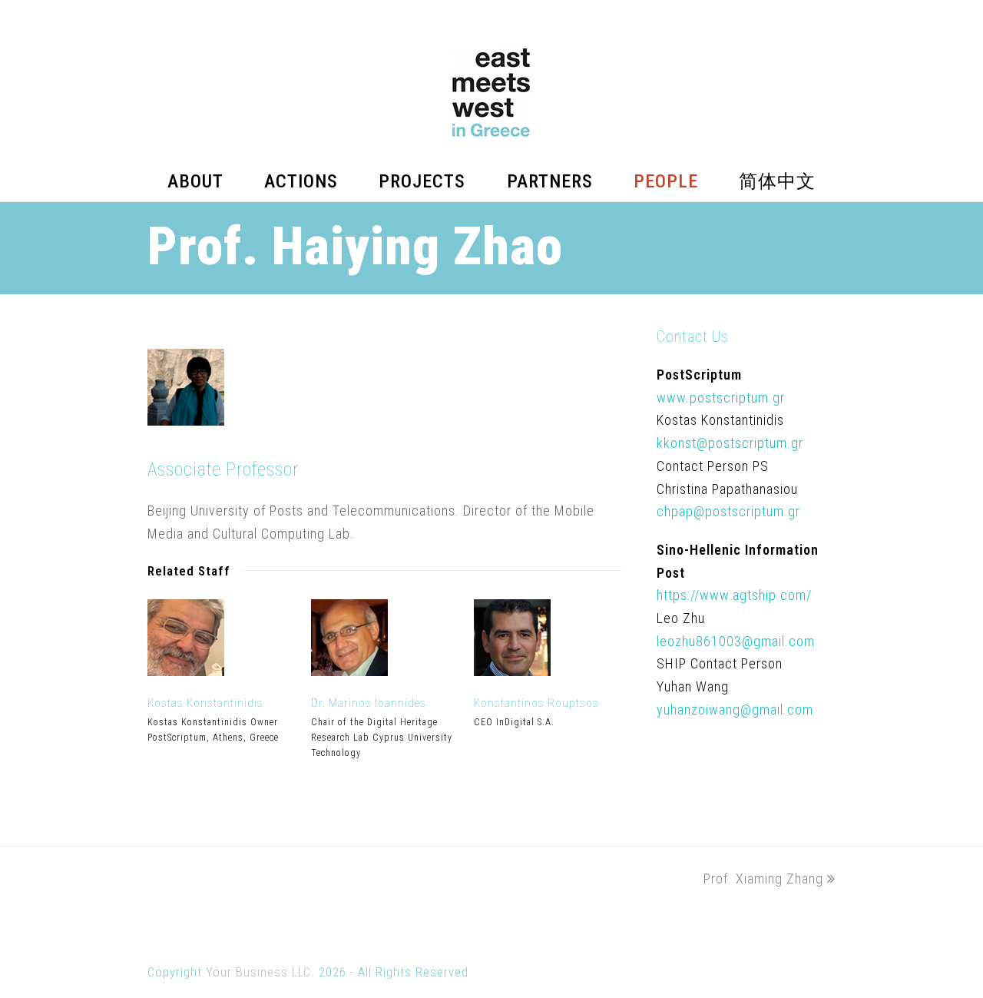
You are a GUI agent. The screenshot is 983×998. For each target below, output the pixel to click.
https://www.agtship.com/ (734, 595)
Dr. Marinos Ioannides (368, 703)
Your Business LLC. (260, 972)
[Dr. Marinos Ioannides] (349, 671)
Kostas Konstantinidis (205, 703)
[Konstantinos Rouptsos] (512, 671)
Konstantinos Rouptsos (536, 703)
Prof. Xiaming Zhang (763, 878)
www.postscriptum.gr (721, 398)
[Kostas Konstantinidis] (185, 671)
